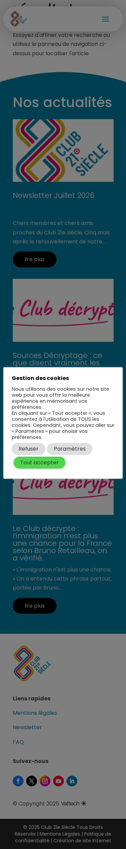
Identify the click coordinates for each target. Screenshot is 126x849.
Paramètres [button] (70, 449)
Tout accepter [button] (39, 462)
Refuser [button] (28, 449)
